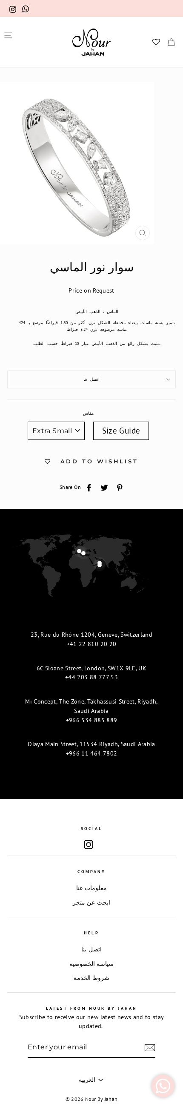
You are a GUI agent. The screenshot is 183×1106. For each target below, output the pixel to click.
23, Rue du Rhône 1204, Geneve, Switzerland (91, 634)
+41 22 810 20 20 (91, 644)
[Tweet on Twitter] (104, 487)
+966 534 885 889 (91, 720)
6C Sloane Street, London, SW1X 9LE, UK (91, 668)
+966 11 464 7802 (91, 753)
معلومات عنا (91, 888)
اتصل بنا (91, 379)
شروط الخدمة (91, 978)
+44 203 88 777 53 (91, 677)
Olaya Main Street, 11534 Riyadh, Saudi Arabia (91, 744)
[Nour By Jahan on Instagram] (88, 844)
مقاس (88, 413)
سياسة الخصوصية (91, 964)
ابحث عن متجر (91, 902)
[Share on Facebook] (89, 487)
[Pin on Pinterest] (119, 487)
